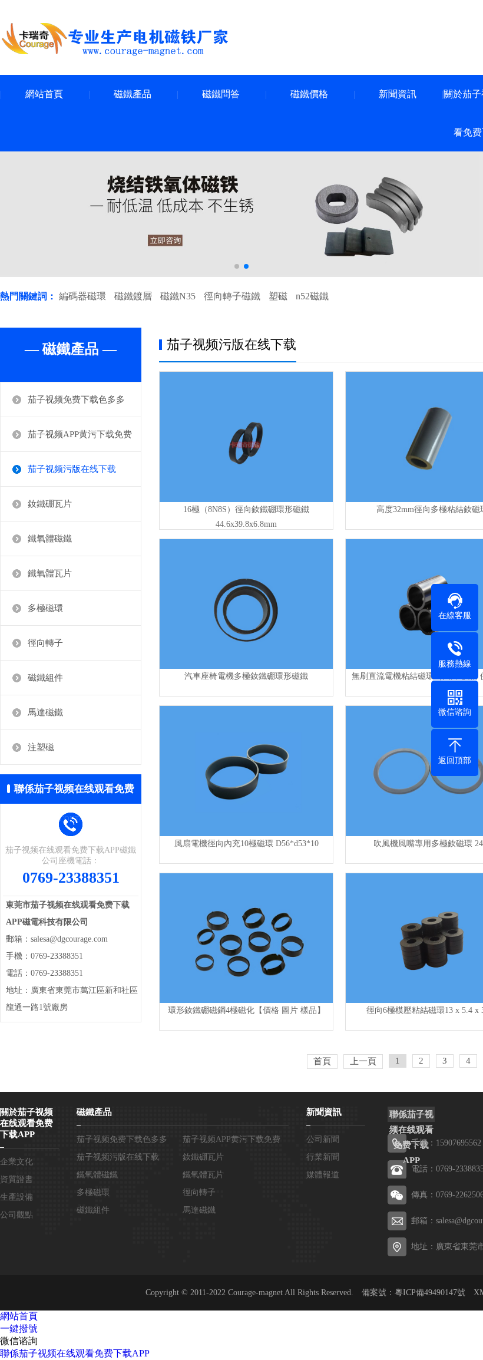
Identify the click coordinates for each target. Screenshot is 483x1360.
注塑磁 (41, 747)
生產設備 (16, 1197)
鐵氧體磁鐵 (50, 538)
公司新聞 (322, 1139)
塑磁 (278, 296)
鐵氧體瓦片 (50, 573)
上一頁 (363, 1061)
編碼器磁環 (82, 296)
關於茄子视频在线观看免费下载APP (26, 1123)
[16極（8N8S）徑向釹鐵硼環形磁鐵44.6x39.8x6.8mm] (246, 437)
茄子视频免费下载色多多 (76, 399)
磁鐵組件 (45, 677)
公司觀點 (16, 1214)
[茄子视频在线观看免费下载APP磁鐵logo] (115, 39)
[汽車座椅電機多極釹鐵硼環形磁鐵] (246, 604)
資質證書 (16, 1179)
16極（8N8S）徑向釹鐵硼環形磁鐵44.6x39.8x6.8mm (246, 517)
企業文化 (16, 1161)
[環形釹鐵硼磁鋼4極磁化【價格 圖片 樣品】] (246, 938)
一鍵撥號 (19, 1328)
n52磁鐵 (312, 296)
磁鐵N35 (178, 296)
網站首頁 (44, 94)
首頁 (322, 1061)
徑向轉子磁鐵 (232, 296)
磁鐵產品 (132, 94)
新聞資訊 (397, 94)
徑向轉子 (45, 643)
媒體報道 (322, 1174)
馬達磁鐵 (45, 712)
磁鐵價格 (309, 94)
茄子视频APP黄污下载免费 (80, 434)
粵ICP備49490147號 (430, 1292)
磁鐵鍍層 (133, 296)
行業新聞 (322, 1157)
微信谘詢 (19, 1341)
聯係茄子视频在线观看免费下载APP (75, 1353)
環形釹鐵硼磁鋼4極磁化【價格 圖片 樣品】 (246, 1010)
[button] (236, 266)
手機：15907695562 (446, 1142)
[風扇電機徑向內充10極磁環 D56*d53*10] (246, 771)
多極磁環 (45, 608)
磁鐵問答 (221, 94)
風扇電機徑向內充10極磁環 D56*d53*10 (246, 843)
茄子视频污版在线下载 (72, 469)
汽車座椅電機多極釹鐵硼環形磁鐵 (246, 676)
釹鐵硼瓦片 (50, 504)
